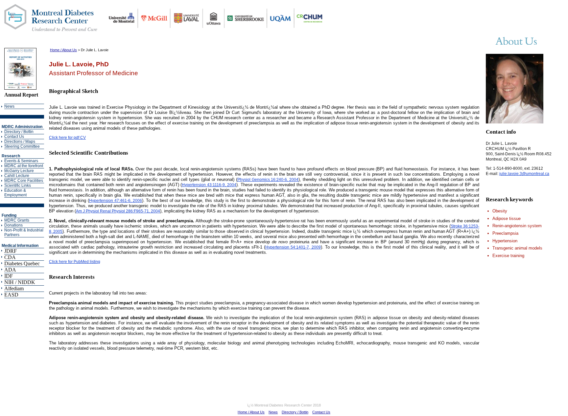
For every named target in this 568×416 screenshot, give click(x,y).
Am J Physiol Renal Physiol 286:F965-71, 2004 (118, 211)
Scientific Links (17, 185)
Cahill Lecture (16, 175)
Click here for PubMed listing (74, 261)
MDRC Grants (16, 220)
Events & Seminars (21, 161)
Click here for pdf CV (67, 137)
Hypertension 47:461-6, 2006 (115, 200)
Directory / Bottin (19, 131)
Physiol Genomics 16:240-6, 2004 (268, 179)
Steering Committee (22, 146)
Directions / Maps (19, 141)
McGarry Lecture (19, 170)
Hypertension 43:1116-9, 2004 (209, 185)
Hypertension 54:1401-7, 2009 (293, 247)
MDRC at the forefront (23, 166)
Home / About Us (63, 50)
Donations (13, 225)
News (9, 106)
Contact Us (14, 136)
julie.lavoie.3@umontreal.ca (524, 173)
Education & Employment (15, 192)
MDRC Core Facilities (23, 180)
